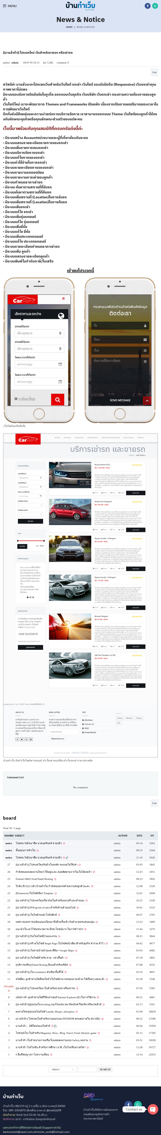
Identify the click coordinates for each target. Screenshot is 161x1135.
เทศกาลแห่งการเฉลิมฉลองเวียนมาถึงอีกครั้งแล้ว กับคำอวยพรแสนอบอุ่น (55, 921)
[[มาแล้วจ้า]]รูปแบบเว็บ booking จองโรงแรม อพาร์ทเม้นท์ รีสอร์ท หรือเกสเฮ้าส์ (59, 1004)
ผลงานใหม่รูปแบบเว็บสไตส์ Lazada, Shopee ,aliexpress (45, 1011)
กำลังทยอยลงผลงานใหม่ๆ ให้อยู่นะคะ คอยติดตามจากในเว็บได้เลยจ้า (54, 871)
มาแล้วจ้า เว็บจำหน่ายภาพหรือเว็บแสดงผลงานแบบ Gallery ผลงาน (52, 1040)
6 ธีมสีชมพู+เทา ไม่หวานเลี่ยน (32, 1054)
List (154, 72)
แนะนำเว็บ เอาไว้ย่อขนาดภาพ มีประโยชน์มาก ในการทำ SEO (50, 929)
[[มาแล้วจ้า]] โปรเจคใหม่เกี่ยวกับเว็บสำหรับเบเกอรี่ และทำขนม (50, 900)
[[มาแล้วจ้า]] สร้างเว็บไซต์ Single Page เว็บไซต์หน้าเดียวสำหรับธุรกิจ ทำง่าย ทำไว (60, 943)
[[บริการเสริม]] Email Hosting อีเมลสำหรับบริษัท (42, 964)
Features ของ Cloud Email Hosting (34, 878)
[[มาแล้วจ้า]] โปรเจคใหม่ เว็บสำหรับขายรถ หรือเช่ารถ (46, 988)
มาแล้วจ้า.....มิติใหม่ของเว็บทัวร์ (33, 1025)
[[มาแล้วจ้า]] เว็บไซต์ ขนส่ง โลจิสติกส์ (36, 914)
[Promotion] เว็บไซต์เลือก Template (35, 893)
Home (69, 27)
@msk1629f (54, 1110)
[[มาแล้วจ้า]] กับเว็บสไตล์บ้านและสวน (37, 936)
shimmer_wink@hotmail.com (52, 1132)
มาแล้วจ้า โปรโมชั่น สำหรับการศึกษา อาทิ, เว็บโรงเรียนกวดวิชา (51, 1047)
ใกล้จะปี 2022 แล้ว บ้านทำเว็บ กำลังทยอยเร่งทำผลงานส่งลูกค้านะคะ (53, 886)
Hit (152, 835)
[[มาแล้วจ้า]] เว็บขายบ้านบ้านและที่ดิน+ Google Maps (45, 950)
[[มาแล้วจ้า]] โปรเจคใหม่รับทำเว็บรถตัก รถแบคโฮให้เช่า (47, 864)
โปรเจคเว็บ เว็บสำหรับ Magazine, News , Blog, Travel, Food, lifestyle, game (56, 1033)
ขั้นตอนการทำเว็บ (26, 850)
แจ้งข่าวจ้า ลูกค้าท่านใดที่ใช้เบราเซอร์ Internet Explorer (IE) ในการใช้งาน (56, 997)
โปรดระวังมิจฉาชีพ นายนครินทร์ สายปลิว (39, 843)
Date (139, 835)
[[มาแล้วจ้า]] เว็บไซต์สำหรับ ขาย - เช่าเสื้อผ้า (40, 957)
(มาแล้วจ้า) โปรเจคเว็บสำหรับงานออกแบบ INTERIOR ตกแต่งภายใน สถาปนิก (58, 1018)
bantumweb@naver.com (18, 1132)
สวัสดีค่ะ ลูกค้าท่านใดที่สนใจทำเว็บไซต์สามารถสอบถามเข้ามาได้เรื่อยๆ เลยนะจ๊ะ (60, 979)
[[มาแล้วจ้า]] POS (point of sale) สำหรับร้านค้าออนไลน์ (46, 907)
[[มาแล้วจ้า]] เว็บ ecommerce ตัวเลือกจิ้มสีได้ (40, 972)
